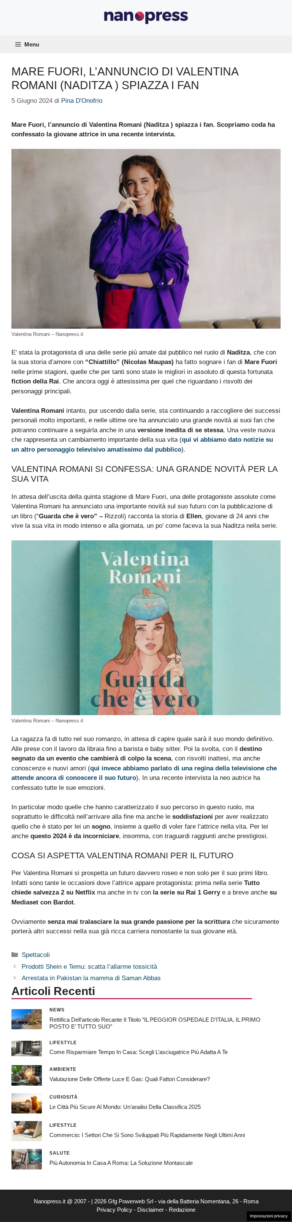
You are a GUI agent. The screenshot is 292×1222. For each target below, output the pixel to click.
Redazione (182, 1209)
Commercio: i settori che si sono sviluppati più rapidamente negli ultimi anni (147, 1135)
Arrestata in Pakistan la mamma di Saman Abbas (91, 978)
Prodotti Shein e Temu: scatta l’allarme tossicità (89, 966)
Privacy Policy (114, 1209)
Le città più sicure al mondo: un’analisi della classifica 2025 (125, 1107)
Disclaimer (150, 1209)
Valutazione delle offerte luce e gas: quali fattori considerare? (129, 1079)
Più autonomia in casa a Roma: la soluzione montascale (121, 1163)
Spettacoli (36, 954)
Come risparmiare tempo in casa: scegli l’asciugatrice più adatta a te (138, 1052)
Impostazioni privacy (269, 1216)
